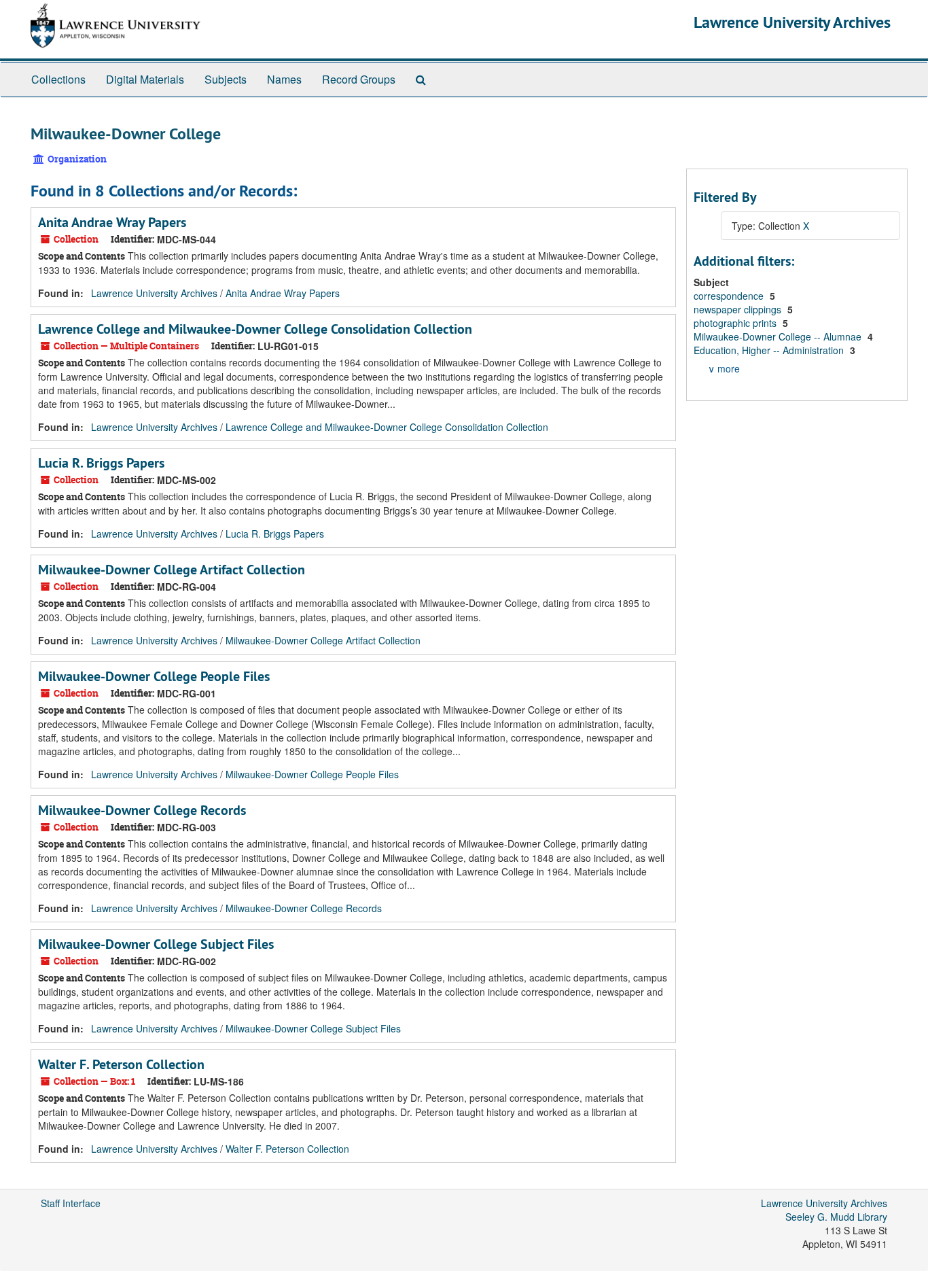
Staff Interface (71, 1203)
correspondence (730, 295)
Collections (58, 79)
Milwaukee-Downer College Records (142, 810)
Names (284, 79)
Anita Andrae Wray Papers (112, 222)
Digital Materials (145, 79)
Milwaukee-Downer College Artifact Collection (171, 569)
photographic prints (736, 323)
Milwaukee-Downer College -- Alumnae (779, 336)
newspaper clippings (739, 309)
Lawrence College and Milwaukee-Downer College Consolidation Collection (255, 329)
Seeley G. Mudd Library (836, 1216)
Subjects (225, 79)
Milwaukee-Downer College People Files (154, 676)
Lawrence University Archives (792, 22)
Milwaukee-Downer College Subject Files (156, 944)
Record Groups (358, 79)
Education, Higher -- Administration (770, 350)
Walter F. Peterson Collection (121, 1064)
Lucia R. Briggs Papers (101, 463)
